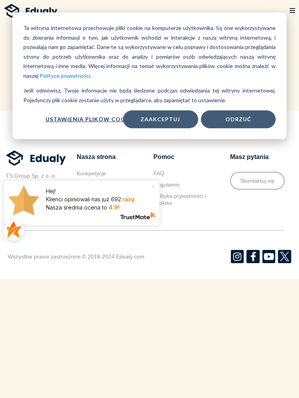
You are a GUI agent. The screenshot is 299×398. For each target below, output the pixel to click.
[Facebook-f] (253, 256)
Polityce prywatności (65, 75)
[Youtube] (269, 256)
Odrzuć (238, 119)
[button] (292, 11)
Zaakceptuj (160, 119)
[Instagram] (237, 256)
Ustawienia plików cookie (90, 119)
